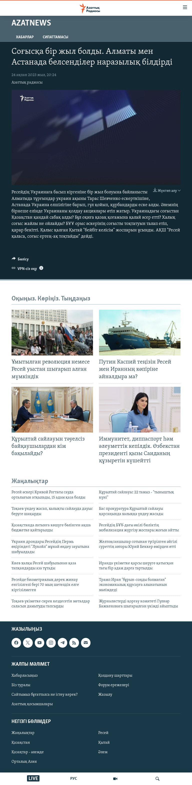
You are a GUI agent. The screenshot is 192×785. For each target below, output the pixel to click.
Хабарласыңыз (25, 676)
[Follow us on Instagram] (51, 642)
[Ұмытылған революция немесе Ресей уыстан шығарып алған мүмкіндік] (52, 332)
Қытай (104, 742)
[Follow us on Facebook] (16, 642)
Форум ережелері (113, 685)
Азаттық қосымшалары (32, 704)
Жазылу (105, 695)
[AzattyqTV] (115, 778)
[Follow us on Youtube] (39, 642)
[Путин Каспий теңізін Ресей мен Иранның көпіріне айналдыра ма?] (139, 332)
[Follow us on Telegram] (62, 642)
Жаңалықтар (23, 733)
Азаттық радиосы (27, 83)
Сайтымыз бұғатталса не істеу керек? (45, 695)
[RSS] (74, 642)
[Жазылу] (85, 642)
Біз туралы (21, 685)
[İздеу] (157, 778)
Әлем (103, 752)
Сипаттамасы (55, 37)
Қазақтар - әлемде (28, 752)
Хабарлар (25, 37)
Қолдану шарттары (115, 676)
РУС (73, 779)
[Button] (20, 260)
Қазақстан (21, 742)
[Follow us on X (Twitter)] (27, 642)
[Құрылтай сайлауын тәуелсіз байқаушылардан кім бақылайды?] (52, 410)
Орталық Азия (24, 761)
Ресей (103, 733)
